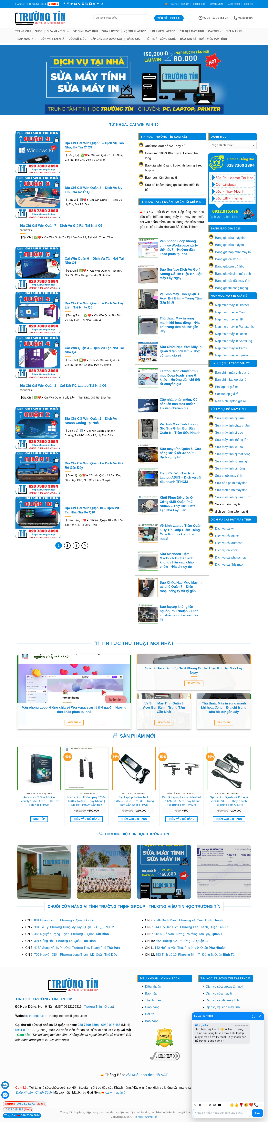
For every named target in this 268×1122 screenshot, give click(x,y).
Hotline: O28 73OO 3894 (30, 3)
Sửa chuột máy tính (228, 475)
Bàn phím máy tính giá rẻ (232, 372)
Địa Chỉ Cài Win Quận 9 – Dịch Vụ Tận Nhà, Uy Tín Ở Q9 (94, 145)
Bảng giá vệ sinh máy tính (233, 273)
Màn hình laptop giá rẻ (230, 401)
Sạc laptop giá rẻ (227, 394)
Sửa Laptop (110, 31)
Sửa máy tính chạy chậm (232, 425)
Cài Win (213, 31)
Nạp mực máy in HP (229, 319)
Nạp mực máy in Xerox (231, 348)
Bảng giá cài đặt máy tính (232, 280)
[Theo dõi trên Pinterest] (83, 4)
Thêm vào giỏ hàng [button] (86, 819)
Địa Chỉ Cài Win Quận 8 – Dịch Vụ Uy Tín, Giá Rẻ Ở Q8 (93, 190)
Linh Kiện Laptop (162, 31)
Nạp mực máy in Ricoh (231, 334)
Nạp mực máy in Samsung (233, 341)
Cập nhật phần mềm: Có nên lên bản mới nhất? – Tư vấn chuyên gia (179, 404)
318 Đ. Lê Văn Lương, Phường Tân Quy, (188, 934)
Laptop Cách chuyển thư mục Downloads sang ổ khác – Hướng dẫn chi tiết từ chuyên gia (180, 377)
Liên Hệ (248, 3)
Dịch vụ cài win (225, 528)
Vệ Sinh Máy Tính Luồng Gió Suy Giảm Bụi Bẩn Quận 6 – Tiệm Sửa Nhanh (180, 428)
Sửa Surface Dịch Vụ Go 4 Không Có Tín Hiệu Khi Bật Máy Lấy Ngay (181, 274)
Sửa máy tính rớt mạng (231, 461)
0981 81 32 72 (25, 1030)
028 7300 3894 (88, 1024)
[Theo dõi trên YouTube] (94, 4)
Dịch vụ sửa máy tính (220, 993)
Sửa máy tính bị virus (229, 418)
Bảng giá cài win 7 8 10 (231, 259)
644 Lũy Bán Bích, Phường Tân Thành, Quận (192, 927)
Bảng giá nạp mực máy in (233, 252)
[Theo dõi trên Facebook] (64, 4)
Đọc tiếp (39, 819)
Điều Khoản (24, 1092)
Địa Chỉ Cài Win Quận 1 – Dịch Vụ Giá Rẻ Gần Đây (94, 465)
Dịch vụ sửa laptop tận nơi (224, 986)
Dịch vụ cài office (227, 536)
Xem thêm (74, 722)
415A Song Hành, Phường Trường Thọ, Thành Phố (77, 947)
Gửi (257, 1113)
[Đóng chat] (260, 1016)
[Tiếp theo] (84, 545)
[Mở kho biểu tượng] (260, 1104)
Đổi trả (149, 1014)
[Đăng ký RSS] (87, 4)
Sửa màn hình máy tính (231, 490)
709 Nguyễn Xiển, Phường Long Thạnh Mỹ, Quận (76, 954)
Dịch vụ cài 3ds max (229, 564)
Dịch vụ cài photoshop (230, 557)
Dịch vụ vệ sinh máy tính (223, 1007)
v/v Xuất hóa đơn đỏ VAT (147, 1075)
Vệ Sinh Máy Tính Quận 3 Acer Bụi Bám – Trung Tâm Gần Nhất (181, 298)
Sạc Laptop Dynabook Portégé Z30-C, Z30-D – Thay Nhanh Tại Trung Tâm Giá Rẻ (229, 801)
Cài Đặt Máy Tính (192, 31)
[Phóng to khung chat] (254, 1016)
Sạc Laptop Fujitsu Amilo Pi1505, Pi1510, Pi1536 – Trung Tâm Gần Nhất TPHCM (134, 801)
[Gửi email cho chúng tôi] (75, 4)
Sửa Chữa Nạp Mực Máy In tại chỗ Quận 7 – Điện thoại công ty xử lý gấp (180, 587)
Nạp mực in (25, 38)
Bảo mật (151, 993)
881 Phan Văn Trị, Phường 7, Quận (64, 920)
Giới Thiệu (234, 3)
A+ (214, 1104)
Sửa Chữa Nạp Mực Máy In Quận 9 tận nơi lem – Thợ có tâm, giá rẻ (180, 351)
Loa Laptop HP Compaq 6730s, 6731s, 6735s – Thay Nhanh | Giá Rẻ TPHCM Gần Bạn (86, 801)
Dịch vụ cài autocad (228, 543)
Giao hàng (152, 1007)
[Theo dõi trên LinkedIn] (90, 4)
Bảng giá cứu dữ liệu (229, 266)
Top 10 (185, 3)
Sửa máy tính (56, 31)
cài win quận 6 (115, 1092)
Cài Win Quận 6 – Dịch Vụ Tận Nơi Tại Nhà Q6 (94, 261)
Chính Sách (43, 1092)
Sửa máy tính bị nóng (230, 468)
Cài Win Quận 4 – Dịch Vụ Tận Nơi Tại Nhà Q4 (94, 350)
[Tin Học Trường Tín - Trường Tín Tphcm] (51, 18)
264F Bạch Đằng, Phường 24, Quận (188, 920)
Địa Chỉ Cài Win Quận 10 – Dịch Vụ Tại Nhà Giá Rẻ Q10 (92, 510)
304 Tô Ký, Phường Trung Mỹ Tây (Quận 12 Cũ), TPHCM (74, 927)
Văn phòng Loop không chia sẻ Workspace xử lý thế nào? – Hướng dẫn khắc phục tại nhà (179, 247)
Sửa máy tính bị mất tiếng (233, 454)
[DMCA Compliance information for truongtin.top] (164, 1055)
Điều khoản (153, 986)
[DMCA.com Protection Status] (164, 1037)
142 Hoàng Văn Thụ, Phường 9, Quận (190, 947)
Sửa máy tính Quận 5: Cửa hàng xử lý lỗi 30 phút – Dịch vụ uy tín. (180, 453)
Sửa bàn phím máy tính (231, 483)
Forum (173, 3)
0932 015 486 (110, 1024)
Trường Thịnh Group (98, 1006)
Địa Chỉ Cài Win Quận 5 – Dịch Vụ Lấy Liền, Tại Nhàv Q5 (94, 305)
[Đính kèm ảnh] (195, 1104)
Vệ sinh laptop (135, 31)
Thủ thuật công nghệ (160, 38)
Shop (39, 31)
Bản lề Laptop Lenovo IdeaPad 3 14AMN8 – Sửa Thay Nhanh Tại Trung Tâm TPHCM (181, 801)
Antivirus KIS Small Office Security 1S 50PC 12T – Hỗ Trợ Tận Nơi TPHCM (39, 801)
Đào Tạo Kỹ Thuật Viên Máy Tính (203, 38)
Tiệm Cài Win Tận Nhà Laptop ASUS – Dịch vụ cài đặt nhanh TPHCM (180, 477)
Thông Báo (199, 3)
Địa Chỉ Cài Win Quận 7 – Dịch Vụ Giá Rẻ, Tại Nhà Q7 (61, 225)
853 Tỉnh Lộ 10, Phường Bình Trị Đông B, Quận (196, 954)
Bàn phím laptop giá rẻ (230, 379)
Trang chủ (23, 31)
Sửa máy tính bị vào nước (233, 497)
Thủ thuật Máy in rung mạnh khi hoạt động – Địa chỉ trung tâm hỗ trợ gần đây (180, 325)
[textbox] (222, 1113)
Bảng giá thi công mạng (231, 288)
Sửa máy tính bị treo (229, 432)
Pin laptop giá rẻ (226, 387)
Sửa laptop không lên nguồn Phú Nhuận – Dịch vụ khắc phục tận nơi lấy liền (179, 613)
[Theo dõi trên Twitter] (71, 4)
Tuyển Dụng (216, 3)
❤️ (251, 1105)
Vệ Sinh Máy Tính (85, 31)
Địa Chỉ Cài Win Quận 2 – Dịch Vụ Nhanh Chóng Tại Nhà (91, 421)
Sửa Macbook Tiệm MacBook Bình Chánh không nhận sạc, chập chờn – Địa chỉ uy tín (177, 560)
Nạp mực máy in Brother (232, 305)
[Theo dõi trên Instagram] (68, 4)
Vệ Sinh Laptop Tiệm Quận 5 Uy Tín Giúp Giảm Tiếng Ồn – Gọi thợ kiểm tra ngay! (180, 532)
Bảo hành (152, 1021)
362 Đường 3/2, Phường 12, (182, 941)
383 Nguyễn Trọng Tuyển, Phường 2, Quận (71, 934)
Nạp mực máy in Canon (231, 312)
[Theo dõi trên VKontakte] (102, 4)
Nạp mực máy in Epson (231, 355)
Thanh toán (153, 1000)
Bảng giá (133, 38)
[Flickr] (98, 4)
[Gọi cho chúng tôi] (79, 4)
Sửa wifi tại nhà (52, 38)
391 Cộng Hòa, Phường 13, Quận (65, 941)
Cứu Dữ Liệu (77, 38)
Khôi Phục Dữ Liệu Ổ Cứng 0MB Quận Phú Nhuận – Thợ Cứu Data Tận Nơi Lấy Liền (177, 504)
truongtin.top (37, 1015)
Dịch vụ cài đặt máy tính (222, 1000)
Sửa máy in (234, 31)
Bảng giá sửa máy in (229, 245)
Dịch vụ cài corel (226, 550)
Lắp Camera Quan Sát (106, 38)
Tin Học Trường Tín (145, 1116)
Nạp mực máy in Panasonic (234, 326)
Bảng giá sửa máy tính (230, 237)
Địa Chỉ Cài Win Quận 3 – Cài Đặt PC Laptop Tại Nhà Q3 (63, 386)
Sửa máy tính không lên (231, 439)
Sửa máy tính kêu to (229, 447)
